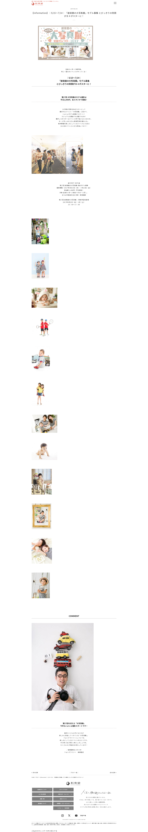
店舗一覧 (42, 798)
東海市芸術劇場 (83, 200)
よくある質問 (42, 794)
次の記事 (35, 772)
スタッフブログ (63, 789)
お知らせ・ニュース (63, 794)
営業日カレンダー (42, 789)
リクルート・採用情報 (63, 808)
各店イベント (63, 798)
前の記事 (112, 772)
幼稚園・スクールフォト (63, 803)
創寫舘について (42, 803)
